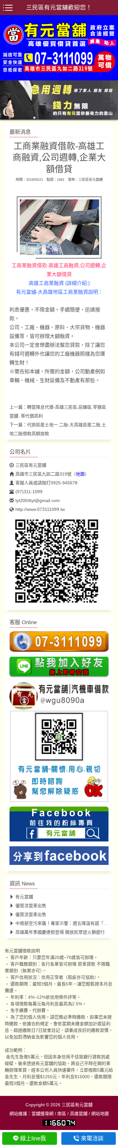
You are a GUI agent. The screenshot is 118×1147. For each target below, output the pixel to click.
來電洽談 (92, 1138)
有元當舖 (24, 896)
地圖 (80, 473)
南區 (61, 1113)
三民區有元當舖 (90, 179)
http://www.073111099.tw (40, 509)
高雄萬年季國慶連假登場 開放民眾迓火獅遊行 (60, 932)
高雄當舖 (78, 1113)
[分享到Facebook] (59, 857)
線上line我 (33, 1138)
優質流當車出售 (30, 905)
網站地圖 (100, 1113)
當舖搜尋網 (42, 1113)
